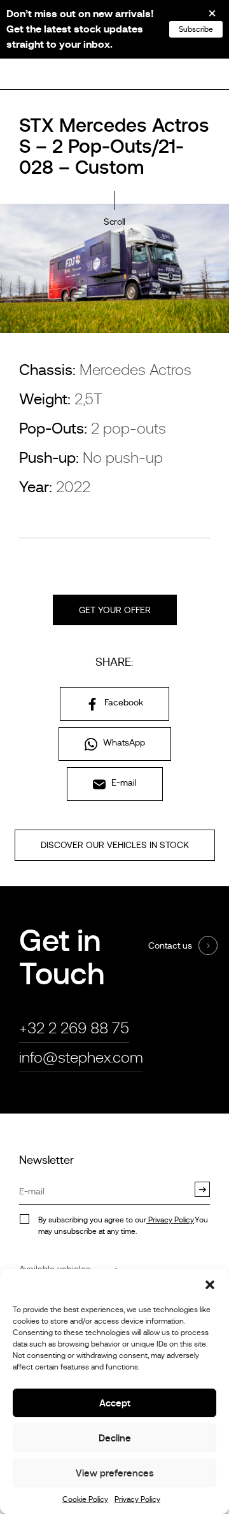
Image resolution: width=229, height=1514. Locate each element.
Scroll (114, 221)
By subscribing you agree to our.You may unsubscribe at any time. (123, 1225)
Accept (114, 1402)
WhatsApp (123, 742)
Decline (115, 1438)
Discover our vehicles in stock (115, 845)
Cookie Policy (85, 1499)
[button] (210, 1284)
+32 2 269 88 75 (74, 1027)
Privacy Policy (137, 1499)
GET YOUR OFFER (115, 610)
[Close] (203, 17)
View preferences (115, 1473)
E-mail (123, 782)
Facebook (122, 702)
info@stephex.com (81, 1057)
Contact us (170, 945)
